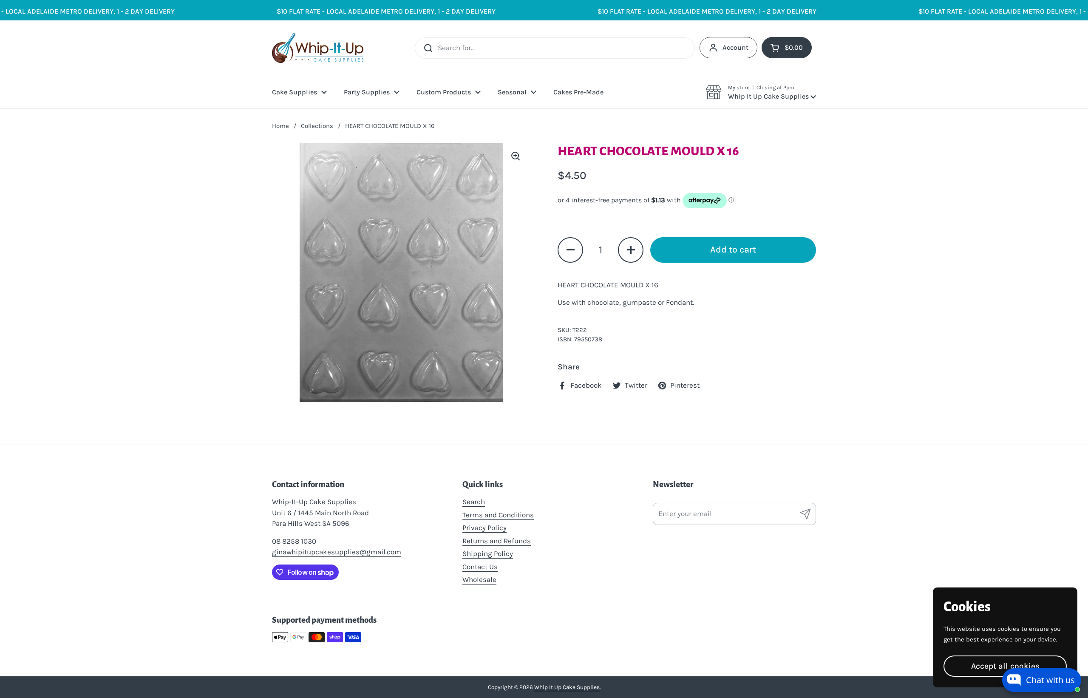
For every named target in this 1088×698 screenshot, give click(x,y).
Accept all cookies (1005, 666)
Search (473, 501)
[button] (761, 92)
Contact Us (480, 566)
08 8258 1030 (294, 541)
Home (280, 126)
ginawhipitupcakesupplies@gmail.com (336, 552)
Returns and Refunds (496, 540)
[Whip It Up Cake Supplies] (317, 48)
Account (735, 47)
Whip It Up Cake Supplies (567, 687)
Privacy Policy (484, 527)
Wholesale (479, 579)
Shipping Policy (487, 553)
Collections (317, 126)
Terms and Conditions (498, 515)
